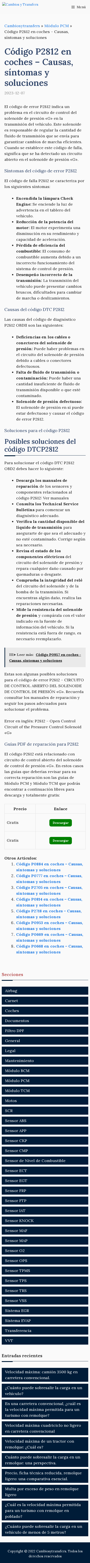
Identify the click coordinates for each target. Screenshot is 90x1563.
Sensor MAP (16, 1240)
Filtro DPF (14, 1030)
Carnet (11, 1000)
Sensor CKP (16, 1140)
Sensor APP (15, 1130)
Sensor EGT (16, 1180)
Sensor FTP (15, 1200)
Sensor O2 (15, 1250)
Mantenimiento (19, 1060)
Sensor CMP (16, 1150)
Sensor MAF (16, 1230)
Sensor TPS (16, 1280)
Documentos (17, 1020)
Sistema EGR (17, 1310)
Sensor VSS (16, 1300)
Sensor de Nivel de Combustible (35, 1160)
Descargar (61, 823)
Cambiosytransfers (22, 25)
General (12, 1040)
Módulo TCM (17, 1090)
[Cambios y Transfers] (24, 7)
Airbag (11, 990)
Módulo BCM (17, 1070)
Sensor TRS (16, 1290)
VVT (9, 1340)
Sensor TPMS (17, 1270)
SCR (9, 1110)
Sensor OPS (16, 1260)
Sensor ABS (15, 1120)
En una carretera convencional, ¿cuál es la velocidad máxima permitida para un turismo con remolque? (43, 1409)
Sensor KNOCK (19, 1220)
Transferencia (18, 1330)
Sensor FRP (15, 1190)
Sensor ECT (16, 1170)
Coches (12, 1010)
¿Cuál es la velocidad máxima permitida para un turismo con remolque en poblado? (43, 1510)
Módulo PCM (56, 25)
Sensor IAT (15, 1210)
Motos (11, 1100)
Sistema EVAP (18, 1320)
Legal (10, 1050)
